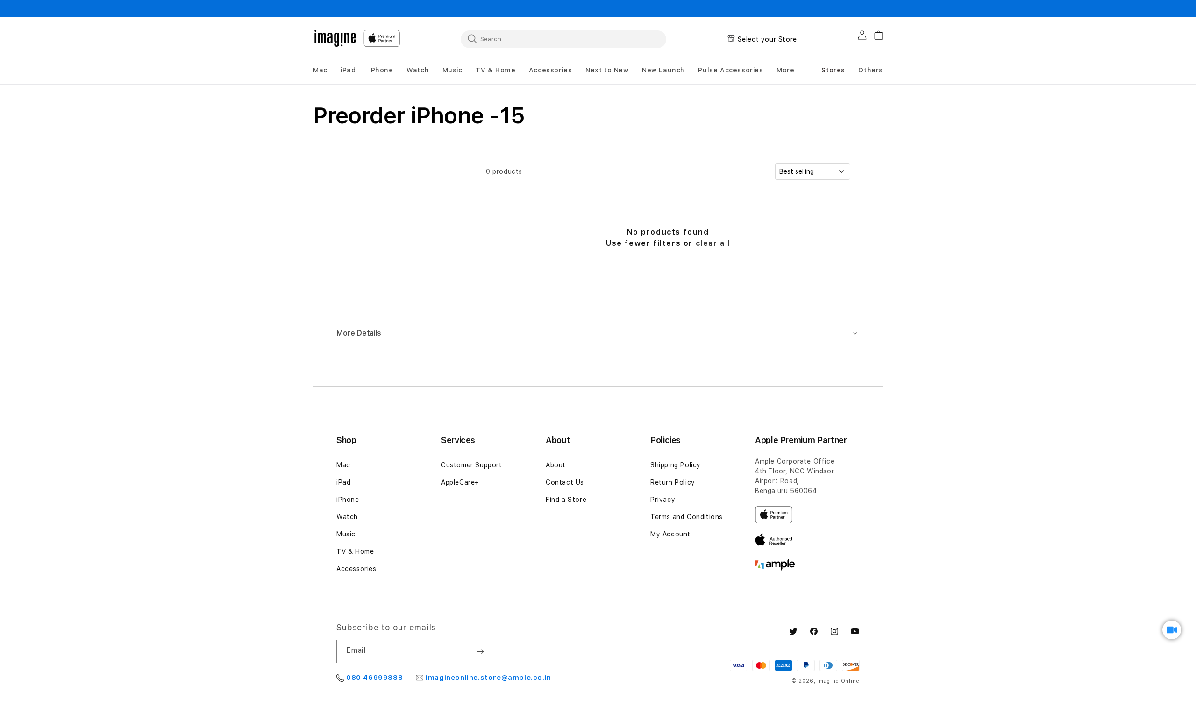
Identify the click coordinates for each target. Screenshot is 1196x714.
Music (346, 534)
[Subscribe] (480, 651)
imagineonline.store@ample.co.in (488, 677)
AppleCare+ (460, 482)
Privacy (662, 499)
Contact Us (565, 482)
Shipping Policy (675, 465)
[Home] (335, 38)
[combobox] (563, 38)
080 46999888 (374, 677)
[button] (320, 70)
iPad (343, 482)
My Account (670, 534)
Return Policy (672, 482)
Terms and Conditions (686, 517)
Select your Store (767, 39)
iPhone (347, 499)
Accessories (356, 568)
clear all (713, 243)
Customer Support (471, 465)
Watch (347, 517)
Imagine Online (838, 681)
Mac (343, 465)
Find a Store (566, 499)
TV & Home (355, 551)
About (556, 465)
